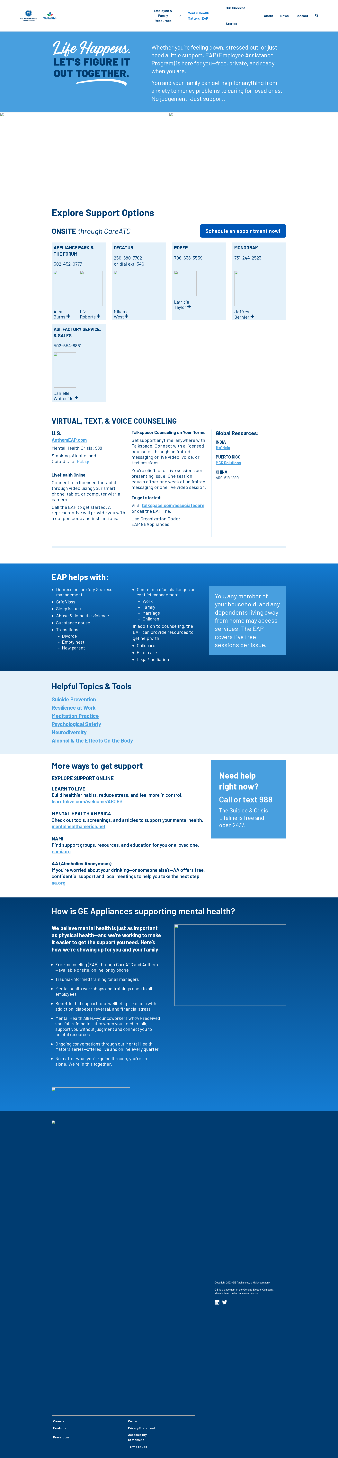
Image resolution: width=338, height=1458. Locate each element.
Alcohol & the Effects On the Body (92, 740)
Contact (134, 1421)
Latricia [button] (182, 305)
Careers (59, 1421)
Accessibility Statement (137, 1437)
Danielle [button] (66, 396)
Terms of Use (137, 1446)
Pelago (84, 461)
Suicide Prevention (74, 699)
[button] (179, 16)
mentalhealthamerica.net (78, 826)
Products (60, 1428)
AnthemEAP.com (69, 440)
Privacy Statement (141, 1428)
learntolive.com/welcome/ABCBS (87, 801)
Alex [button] (62, 314)
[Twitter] (224, 1302)
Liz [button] (90, 314)
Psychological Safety (76, 724)
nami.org (61, 851)
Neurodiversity (69, 732)
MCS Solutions (228, 462)
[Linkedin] (217, 1302)
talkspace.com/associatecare (173, 505)
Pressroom (61, 1437)
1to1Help (223, 447)
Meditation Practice (75, 715)
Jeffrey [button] (244, 314)
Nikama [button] (121, 314)
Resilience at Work (73, 707)
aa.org (58, 882)
